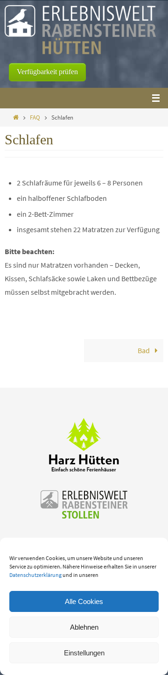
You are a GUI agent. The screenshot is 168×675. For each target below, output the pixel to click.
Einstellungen (84, 653)
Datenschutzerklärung (35, 574)
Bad (144, 350)
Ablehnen (84, 627)
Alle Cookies (84, 601)
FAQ (35, 117)
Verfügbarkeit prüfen (47, 72)
